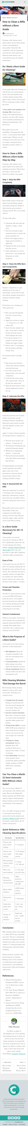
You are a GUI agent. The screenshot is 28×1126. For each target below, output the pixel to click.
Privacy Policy (13, 1124)
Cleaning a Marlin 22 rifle (10, 818)
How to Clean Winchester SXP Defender (6, 1066)
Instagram (22, 1054)
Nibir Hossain (10, 33)
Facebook (15, 1054)
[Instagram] (12, 1117)
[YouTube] (18, 1117)
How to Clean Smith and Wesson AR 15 (21, 1066)
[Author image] (3, 33)
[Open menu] (24, 2)
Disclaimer (22, 1124)
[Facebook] (9, 1117)
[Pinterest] (15, 1117)
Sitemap (5, 1124)
